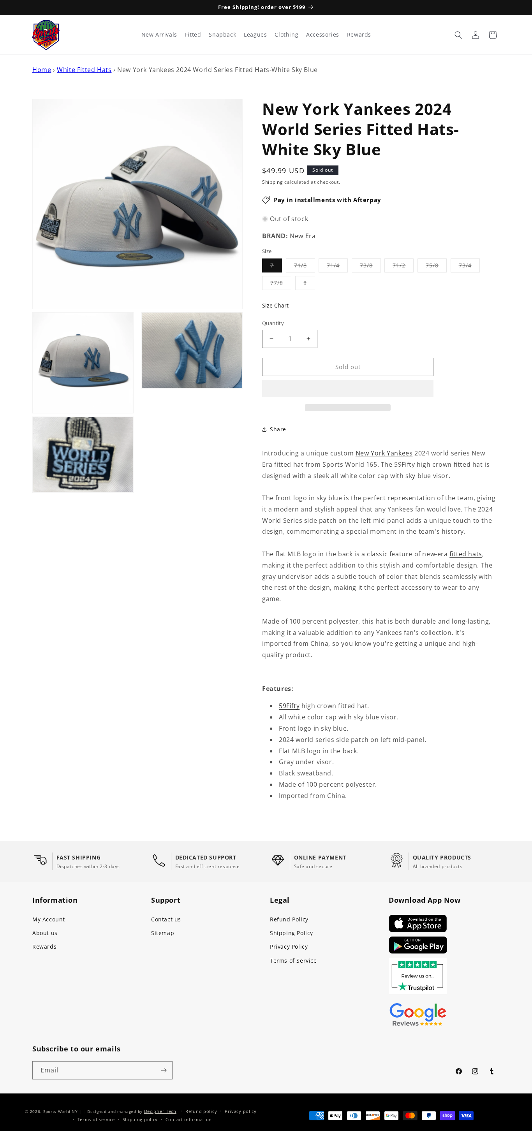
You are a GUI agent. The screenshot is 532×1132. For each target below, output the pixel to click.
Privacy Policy (289, 946)
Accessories (322, 34)
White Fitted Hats (84, 69)
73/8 (370, 266)
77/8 (280, 284)
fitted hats (465, 554)
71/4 (337, 266)
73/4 (469, 266)
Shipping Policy (291, 933)
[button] (347, 389)
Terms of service (96, 1119)
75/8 (436, 266)
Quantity (273, 323)
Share (278, 429)
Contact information (189, 1119)
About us (45, 933)
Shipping (272, 182)
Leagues (255, 34)
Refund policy (201, 1111)
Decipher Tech (160, 1111)
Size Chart (275, 305)
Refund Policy (289, 919)
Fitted (193, 34)
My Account (48, 919)
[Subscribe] (163, 1070)
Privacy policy (241, 1111)
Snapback (222, 34)
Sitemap (162, 933)
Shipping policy (140, 1119)
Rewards (44, 946)
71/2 (403, 266)
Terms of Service (293, 960)
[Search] (458, 35)
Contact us (166, 919)
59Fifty (289, 705)
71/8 (304, 266)
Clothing (286, 34)
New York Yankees (384, 453)
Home (41, 69)
